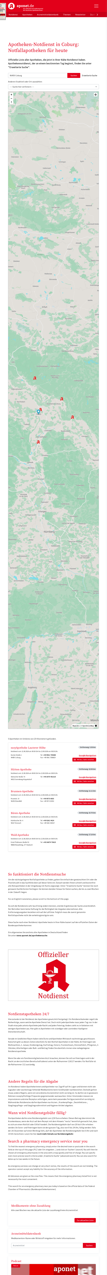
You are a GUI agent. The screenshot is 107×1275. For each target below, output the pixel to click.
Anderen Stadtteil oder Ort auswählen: (25, 81)
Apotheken (27, 14)
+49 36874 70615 (49, 842)
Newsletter (80, 14)
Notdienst (13, 14)
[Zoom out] (11, 98)
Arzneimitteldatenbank (47, 14)
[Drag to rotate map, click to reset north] (11, 102)
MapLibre (76, 726)
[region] (53, 410)
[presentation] (97, 14)
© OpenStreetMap (87, 726)
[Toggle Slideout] (96, 6)
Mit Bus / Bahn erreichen (85, 760)
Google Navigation (87, 755)
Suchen (74, 75)
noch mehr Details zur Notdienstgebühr (55, 1134)
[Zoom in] (11, 95)
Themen (67, 14)
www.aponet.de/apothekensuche (31, 935)
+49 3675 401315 (49, 777)
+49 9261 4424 (48, 820)
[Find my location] (95, 95)
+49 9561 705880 (49, 755)
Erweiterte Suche (89, 75)
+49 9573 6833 (48, 799)
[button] (38, 412)
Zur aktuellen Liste (85, 1220)
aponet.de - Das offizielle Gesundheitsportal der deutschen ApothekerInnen (25, 7)
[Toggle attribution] (95, 725)
